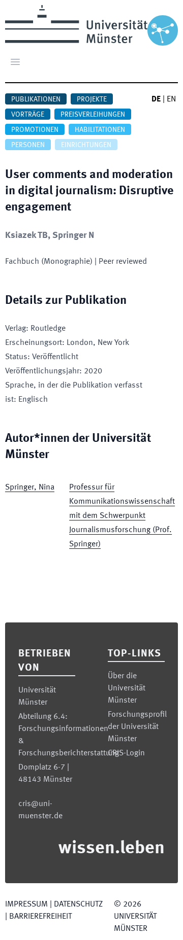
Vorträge (27, 114)
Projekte (92, 99)
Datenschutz (78, 904)
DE (156, 99)
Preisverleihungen (92, 114)
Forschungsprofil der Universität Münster (137, 727)
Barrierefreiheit (40, 917)
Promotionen (34, 129)
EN (171, 99)
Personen (28, 145)
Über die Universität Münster (126, 688)
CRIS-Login (126, 753)
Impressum (26, 904)
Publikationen (35, 99)
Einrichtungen (86, 145)
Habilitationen (100, 129)
